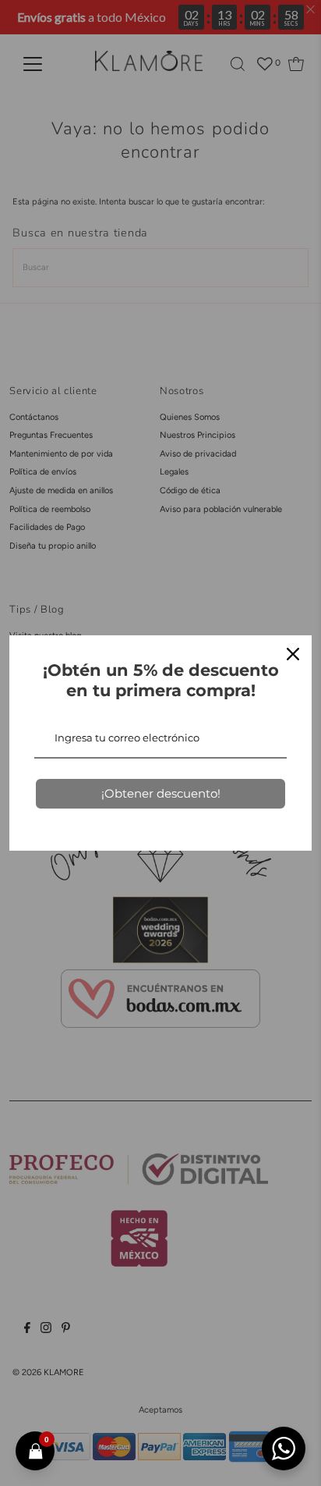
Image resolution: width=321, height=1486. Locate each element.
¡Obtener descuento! (160, 793)
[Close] (293, 654)
